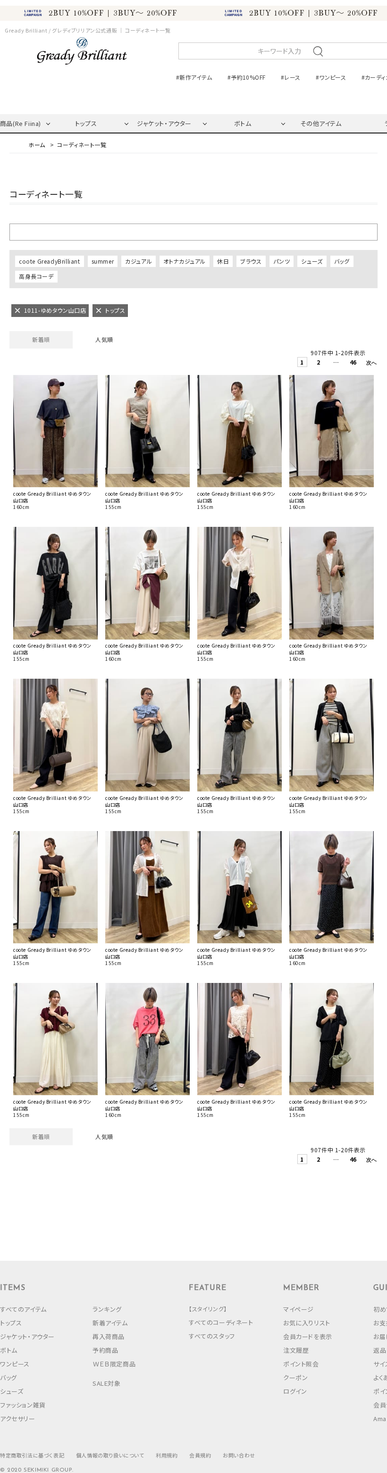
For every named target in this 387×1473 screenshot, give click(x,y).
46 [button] (353, 362)
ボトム (243, 123)
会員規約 (200, 1455)
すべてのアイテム (23, 1309)
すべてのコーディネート (221, 1322)
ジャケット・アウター (164, 123)
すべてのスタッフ (212, 1336)
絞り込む (193, 231)
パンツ (281, 261)
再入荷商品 (109, 1336)
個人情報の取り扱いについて (110, 1455)
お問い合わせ (239, 1455)
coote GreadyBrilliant (49, 261)
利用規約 (166, 1455)
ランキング (107, 1309)
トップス (86, 123)
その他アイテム (320, 123)
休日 (223, 261)
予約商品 (105, 1350)
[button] (369, 363)
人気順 (104, 339)
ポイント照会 (301, 1363)
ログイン (295, 1391)
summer (103, 261)
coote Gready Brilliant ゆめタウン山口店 (52, 497)
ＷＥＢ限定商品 (114, 1363)
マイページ (298, 1309)
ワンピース (15, 1363)
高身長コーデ (36, 276)
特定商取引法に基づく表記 (32, 1455)
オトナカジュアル (184, 261)
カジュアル (138, 261)
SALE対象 (107, 1383)
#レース (290, 77)
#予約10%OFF (246, 77)
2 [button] (318, 362)
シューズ (311, 261)
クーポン (295, 1377)
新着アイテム (110, 1322)
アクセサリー (17, 1418)
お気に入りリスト (306, 1322)
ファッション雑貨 (23, 1404)
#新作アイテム (194, 77)
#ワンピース (331, 77)
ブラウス (250, 261)
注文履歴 (296, 1350)
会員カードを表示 (307, 1336)
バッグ (342, 261)
